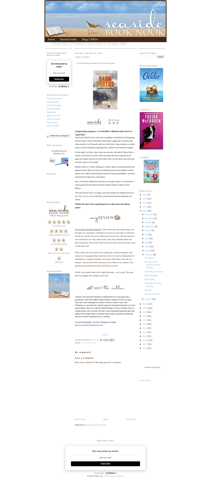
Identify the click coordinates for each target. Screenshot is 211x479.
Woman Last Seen (152, 294)
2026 (145, 195)
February (149, 255)
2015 (145, 328)
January (148, 299)
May (147, 243)
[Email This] (104, 340)
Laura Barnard (53, 102)
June (147, 239)
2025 (145, 199)
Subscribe (59, 79)
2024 (145, 203)
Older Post (131, 419)
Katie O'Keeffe (53, 126)
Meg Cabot (51, 112)
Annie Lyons (52, 123)
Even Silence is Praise (154, 272)
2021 (145, 304)
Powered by (53, 86)
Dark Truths (150, 280)
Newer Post (80, 419)
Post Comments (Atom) (96, 425)
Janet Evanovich (53, 116)
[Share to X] (108, 340)
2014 (145, 332)
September (150, 227)
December (149, 215)
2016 (145, 324)
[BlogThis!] (106, 340)
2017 (145, 320)
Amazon (105, 335)
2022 (145, 211)
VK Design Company (113, 476)
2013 (145, 336)
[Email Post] (100, 340)
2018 (145, 316)
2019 (145, 312)
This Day (148, 290)
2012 (145, 340)
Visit (145, 380)
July (147, 235)
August (148, 231)
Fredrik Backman (54, 105)
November (149, 219)
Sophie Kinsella (53, 109)
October (148, 223)
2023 (145, 207)
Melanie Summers (54, 99)
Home (105, 419)
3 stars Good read (88, 343)
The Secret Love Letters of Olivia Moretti (152, 265)
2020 (145, 308)
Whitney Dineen (54, 119)
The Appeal (149, 258)
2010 (145, 348)
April (147, 247)
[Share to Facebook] (111, 340)
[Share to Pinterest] (113, 340)
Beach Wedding (151, 276)
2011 (145, 344)
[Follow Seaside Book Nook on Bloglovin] (59, 137)
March (148, 251)
